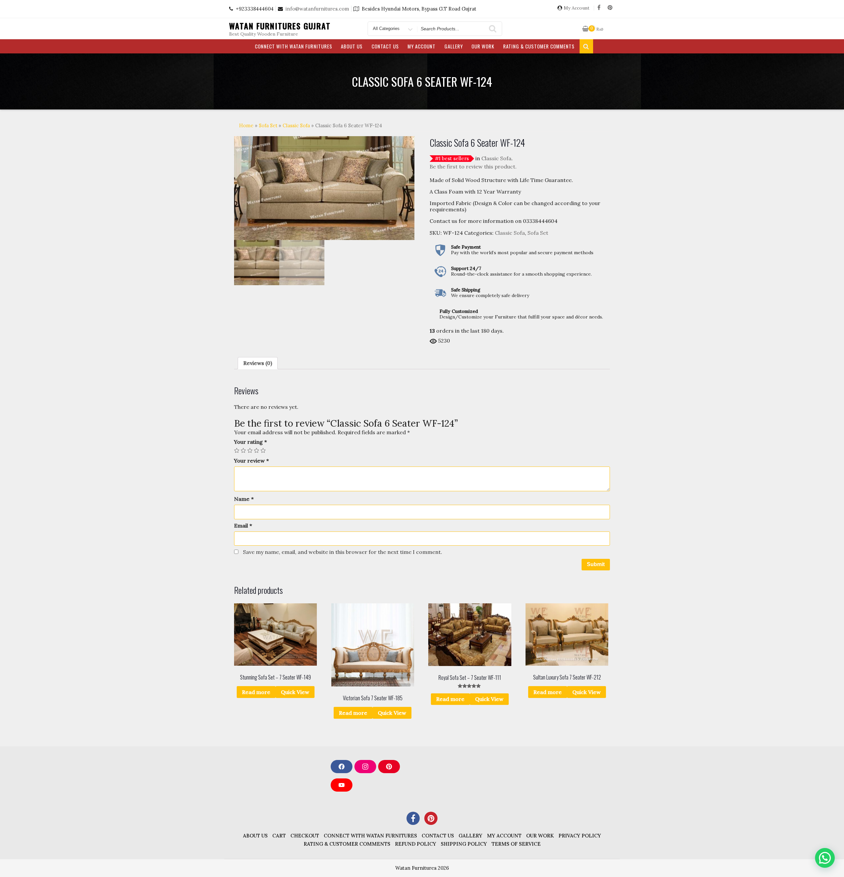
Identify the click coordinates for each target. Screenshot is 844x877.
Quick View (295, 692)
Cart (279, 835)
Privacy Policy (579, 835)
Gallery (453, 46)
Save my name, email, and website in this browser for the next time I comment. (342, 552)
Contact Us (385, 46)
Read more (256, 692)
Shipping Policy (464, 844)
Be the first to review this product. (473, 167)
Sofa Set (268, 125)
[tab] (258, 363)
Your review (251, 461)
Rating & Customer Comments (539, 46)
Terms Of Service (516, 844)
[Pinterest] (610, 8)
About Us (352, 46)
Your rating (250, 442)
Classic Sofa (296, 125)
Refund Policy (415, 844)
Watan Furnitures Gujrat (280, 26)
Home (246, 125)
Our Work (482, 46)
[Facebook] (599, 8)
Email (243, 526)
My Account (576, 8)
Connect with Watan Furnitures (293, 46)
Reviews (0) (257, 363)
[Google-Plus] (430, 818)
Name (244, 499)
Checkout (304, 835)
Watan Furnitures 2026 (422, 868)
